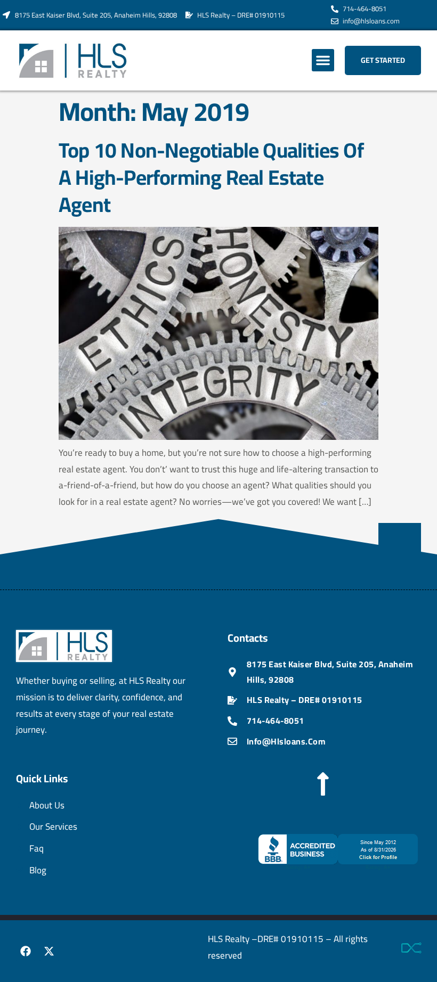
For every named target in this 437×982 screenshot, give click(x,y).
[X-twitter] (49, 951)
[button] (323, 60)
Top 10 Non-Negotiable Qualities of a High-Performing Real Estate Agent (211, 177)
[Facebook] (25, 951)
